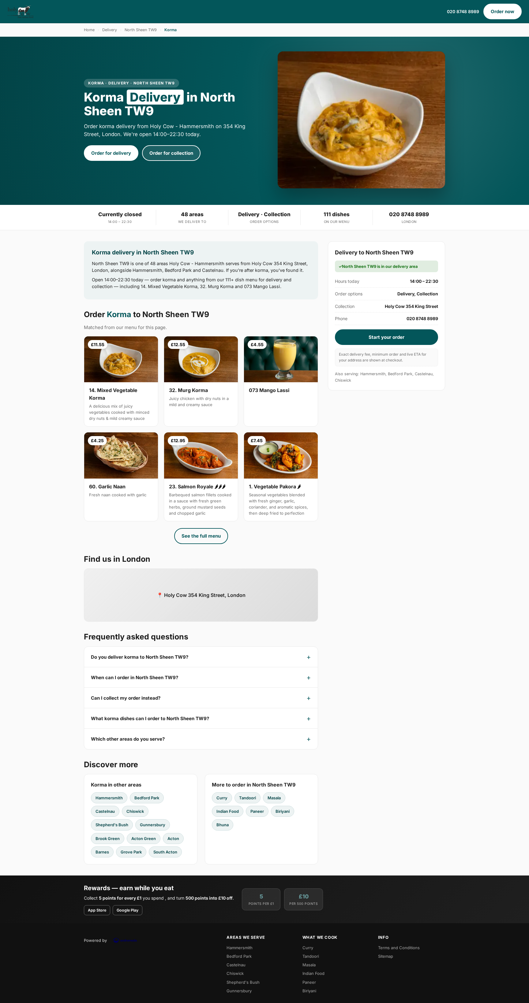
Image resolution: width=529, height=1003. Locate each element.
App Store (97, 910)
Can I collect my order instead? (125, 698)
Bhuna (222, 824)
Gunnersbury (152, 824)
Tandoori (247, 797)
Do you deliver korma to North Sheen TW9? (139, 657)
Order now (502, 11)
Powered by (95, 940)
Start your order (386, 337)
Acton (173, 838)
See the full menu (201, 536)
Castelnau (105, 811)
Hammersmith (109, 797)
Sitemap (385, 956)
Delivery (109, 30)
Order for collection (171, 153)
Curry (221, 797)
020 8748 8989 (463, 11)
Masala (274, 797)
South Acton (165, 851)
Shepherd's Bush (112, 824)
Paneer (257, 811)
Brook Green (108, 838)
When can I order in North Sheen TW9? (134, 677)
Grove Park (131, 851)
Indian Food (227, 811)
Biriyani (283, 811)
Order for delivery (111, 153)
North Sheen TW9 (141, 30)
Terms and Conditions (399, 947)
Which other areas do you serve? (128, 739)
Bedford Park (146, 797)
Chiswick (135, 811)
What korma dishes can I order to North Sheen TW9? (150, 718)
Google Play (127, 910)
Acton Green (143, 838)
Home (89, 30)
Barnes (102, 851)
